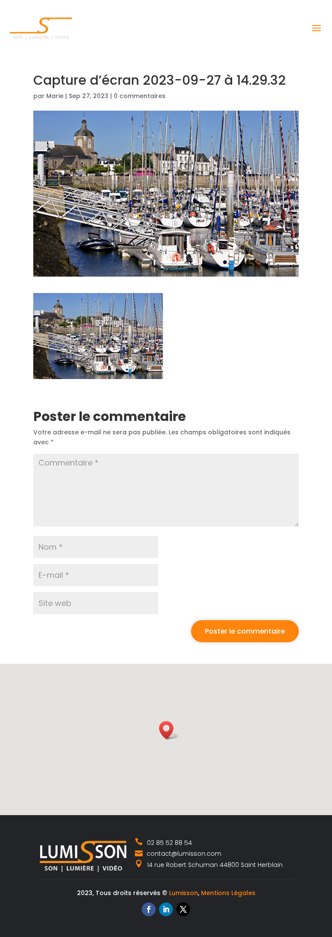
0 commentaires (140, 96)
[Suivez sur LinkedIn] (166, 909)
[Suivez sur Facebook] (149, 909)
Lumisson (183, 893)
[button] (169, 730)
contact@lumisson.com (183, 853)
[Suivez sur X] (183, 909)
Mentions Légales (228, 893)
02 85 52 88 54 (169, 842)
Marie (55, 96)
